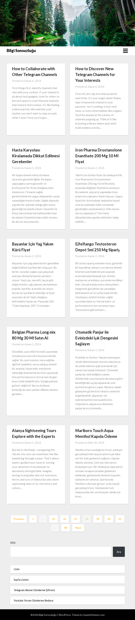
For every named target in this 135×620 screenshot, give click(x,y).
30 (108, 518)
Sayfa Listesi (21, 579)
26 (64, 518)
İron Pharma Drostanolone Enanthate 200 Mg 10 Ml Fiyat (98, 156)
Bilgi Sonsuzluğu (21, 50)
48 (65, 527)
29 (97, 518)
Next (78, 527)
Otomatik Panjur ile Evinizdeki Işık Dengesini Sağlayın (96, 338)
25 (53, 518)
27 (75, 518)
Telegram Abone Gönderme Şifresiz (34, 590)
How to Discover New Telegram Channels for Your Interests (95, 74)
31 (119, 518)
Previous (19, 518)
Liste (17, 569)
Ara (12, 542)
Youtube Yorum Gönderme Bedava (33, 600)
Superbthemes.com (94, 614)
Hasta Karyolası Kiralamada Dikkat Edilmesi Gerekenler (36, 156)
